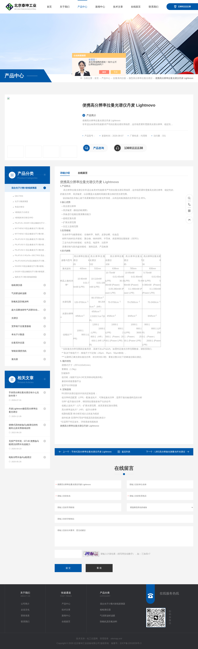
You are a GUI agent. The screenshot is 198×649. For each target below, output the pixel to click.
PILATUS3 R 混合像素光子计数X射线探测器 (32, 239)
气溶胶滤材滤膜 (19, 293)
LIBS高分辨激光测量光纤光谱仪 (170, 452)
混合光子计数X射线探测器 (24, 188)
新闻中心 (100, 6)
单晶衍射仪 (19, 207)
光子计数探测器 (21, 201)
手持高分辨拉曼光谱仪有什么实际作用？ (24, 394)
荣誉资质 (25, 615)
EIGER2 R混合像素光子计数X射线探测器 (32, 266)
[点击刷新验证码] (91, 554)
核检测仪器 (16, 285)
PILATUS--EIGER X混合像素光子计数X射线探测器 (32, 223)
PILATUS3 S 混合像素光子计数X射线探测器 (32, 244)
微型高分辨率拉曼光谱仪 (140, 78)
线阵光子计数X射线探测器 (26, 277)
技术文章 (118, 6)
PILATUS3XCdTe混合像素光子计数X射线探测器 (32, 261)
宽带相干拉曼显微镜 (21, 326)
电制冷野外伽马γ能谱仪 (20, 457)
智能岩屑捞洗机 (19, 351)
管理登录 (104, 638)
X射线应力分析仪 (22, 212)
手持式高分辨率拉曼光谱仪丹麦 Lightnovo (91, 452)
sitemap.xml (116, 638)
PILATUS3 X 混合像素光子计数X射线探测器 (32, 250)
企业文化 (25, 610)
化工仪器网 (92, 638)
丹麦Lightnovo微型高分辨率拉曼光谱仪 (23, 410)
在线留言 (136, 6)
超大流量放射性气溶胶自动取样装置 (26, 310)
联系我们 (153, 6)
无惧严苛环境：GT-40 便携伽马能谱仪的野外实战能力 (24, 442)
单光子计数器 (17, 334)
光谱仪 (14, 318)
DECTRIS (19, 196)
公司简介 (25, 604)
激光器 (14, 359)
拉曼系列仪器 (119, 78)
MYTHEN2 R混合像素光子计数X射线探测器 (32, 228)
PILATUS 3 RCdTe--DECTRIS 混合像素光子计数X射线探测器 (32, 255)
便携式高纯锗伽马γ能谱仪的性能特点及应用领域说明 (23, 426)
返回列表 (126, 452)
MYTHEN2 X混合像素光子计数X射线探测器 (32, 234)
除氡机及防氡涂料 (20, 301)
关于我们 (65, 6)
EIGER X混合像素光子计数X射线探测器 (31, 271)
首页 (49, 6)
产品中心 (82, 6)
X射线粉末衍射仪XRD (24, 218)
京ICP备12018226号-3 (130, 643)
